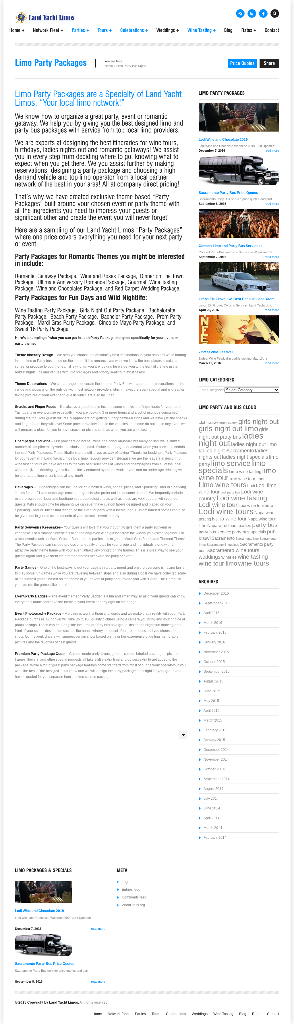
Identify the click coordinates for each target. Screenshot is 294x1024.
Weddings (200, 1014)
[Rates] (248, 29)
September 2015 (217, 672)
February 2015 (215, 730)
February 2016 (215, 632)
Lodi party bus (230, 492)
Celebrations (176, 1014)
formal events (227, 423)
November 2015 (216, 652)
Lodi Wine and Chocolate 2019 (223, 140)
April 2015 (212, 711)
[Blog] (228, 29)
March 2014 (213, 828)
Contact (273, 1014)
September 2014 (217, 779)
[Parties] (80, 29)
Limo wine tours (222, 485)
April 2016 (212, 613)
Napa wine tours (222, 525)
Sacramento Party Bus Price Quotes (228, 193)
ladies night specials (245, 457)
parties (245, 525)
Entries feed (131, 890)
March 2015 (213, 720)
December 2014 (216, 750)
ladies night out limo (254, 444)
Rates (256, 1014)
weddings (209, 557)
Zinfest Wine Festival (216, 352)
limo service (230, 463)
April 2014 (212, 818)
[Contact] (272, 29)
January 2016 (214, 642)
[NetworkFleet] (48, 29)
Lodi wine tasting (241, 498)
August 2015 (213, 681)
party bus (265, 525)
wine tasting (253, 557)
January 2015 (214, 740)
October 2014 (214, 769)
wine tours (253, 563)
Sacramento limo (247, 538)
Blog (242, 1014)
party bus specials (249, 532)
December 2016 (216, 593)
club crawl (208, 422)
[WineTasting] (201, 29)
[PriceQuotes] (242, 63)
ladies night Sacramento (226, 451)
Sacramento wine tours (232, 550)
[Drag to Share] (269, 63)
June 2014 (212, 808)
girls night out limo (228, 428)
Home (109, 66)
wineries (229, 557)
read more (272, 150)
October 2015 (214, 662)
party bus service (215, 532)
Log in (126, 882)
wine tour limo (218, 563)
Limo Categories (212, 390)
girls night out (258, 421)
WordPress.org (133, 905)
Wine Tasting (223, 1014)
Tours (156, 1014)
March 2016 (213, 623)
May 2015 (211, 701)
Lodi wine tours (226, 511)
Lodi (251, 485)
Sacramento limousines (223, 544)
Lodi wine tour (218, 504)
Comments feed (134, 897)
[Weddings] (167, 29)
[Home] (16, 29)
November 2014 (216, 759)
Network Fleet (118, 1014)
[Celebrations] (134, 29)
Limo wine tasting (245, 471)
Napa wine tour (229, 519)
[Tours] (105, 29)
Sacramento (223, 538)
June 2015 (212, 691)
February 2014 (215, 838)
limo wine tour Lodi (246, 479)
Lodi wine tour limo (255, 505)
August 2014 (213, 789)
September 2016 (217, 603)
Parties (140, 1014)
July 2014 (211, 799)
